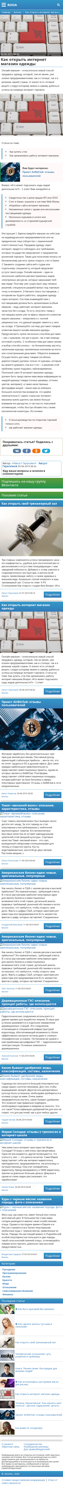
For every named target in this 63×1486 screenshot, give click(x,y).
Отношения (9, 1287)
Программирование (14, 1272)
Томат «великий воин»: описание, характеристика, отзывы (28, 807)
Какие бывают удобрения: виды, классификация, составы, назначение (31, 1069)
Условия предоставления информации (23, 1479)
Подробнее (52, 594)
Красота (7, 1280)
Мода (5, 1283)
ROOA (12, 5)
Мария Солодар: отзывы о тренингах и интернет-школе (31, 1133)
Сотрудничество (33, 1444)
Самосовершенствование (17, 1290)
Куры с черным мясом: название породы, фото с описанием (27, 1200)
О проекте (7, 1444)
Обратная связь (10, 1446)
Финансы (7, 1294)
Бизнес (5, 596)
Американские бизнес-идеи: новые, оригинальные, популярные (29, 874)
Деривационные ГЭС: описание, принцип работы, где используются (29, 1002)
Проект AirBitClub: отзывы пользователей (38, 174)
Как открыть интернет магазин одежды (26, 606)
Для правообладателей (37, 1449)
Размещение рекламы (36, 1446)
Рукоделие (8, 1269)
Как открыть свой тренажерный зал (29, 503)
